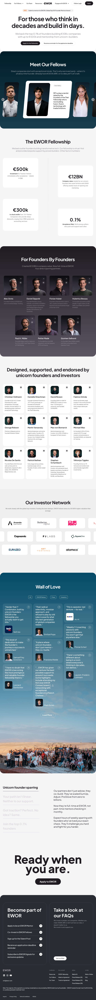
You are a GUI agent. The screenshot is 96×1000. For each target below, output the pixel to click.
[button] (18, 3)
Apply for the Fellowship (30, 43)
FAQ (21, 178)
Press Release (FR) (77, 980)
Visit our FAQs (60, 958)
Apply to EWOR (48, 881)
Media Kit (75, 974)
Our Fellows (52, 977)
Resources (52, 974)
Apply (89, 3)
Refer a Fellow (89, 974)
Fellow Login (78, 3)
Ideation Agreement (63, 977)
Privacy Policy (13, 996)
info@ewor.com (7, 981)
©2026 (34, 996)
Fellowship (7, 3)
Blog (86, 980)
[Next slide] (93, 99)
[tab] (22, 788)
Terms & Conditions (25, 996)
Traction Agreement (64, 980)
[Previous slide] (3, 99)
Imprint (5, 996)
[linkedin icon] (20, 387)
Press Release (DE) (77, 977)
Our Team (29, 3)
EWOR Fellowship (63, 974)
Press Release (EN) (77, 983)
